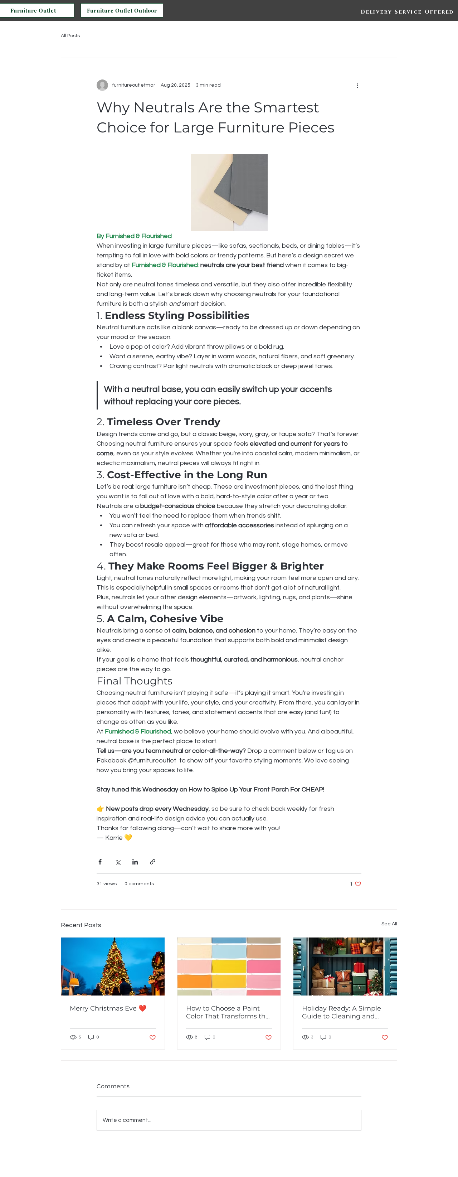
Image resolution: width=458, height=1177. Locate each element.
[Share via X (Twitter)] (117, 861)
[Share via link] (152, 861)
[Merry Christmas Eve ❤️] (113, 967)
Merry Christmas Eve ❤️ (108, 1008)
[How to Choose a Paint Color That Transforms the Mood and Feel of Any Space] (229, 967)
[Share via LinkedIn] (135, 861)
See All (389, 923)
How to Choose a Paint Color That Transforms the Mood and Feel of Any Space (227, 1012)
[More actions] (357, 85)
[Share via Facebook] (100, 861)
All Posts (70, 35)
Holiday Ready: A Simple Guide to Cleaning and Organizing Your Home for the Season (344, 1012)
